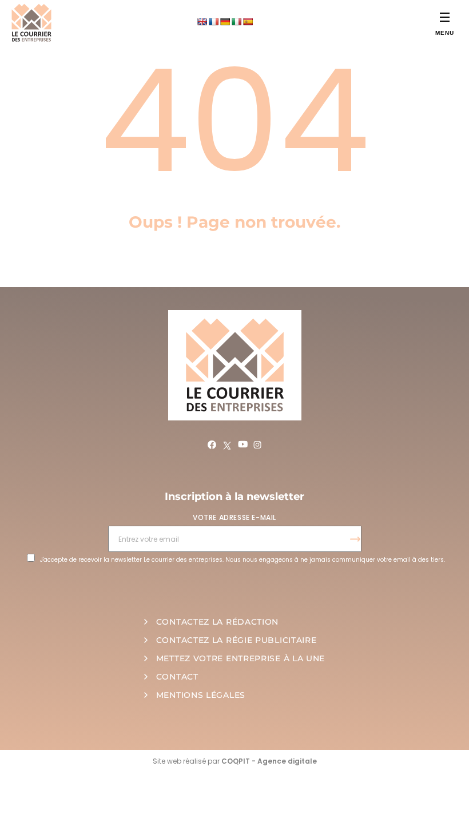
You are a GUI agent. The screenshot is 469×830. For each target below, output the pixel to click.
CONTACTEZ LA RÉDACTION (217, 622)
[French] (213, 21)
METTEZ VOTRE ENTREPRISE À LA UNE (240, 658)
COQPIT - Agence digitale (269, 761)
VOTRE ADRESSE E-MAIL (234, 517)
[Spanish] (248, 21)
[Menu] (445, 17)
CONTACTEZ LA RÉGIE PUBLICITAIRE (236, 640)
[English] (202, 21)
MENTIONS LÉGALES (200, 695)
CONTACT (177, 677)
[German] (225, 21)
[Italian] (236, 21)
